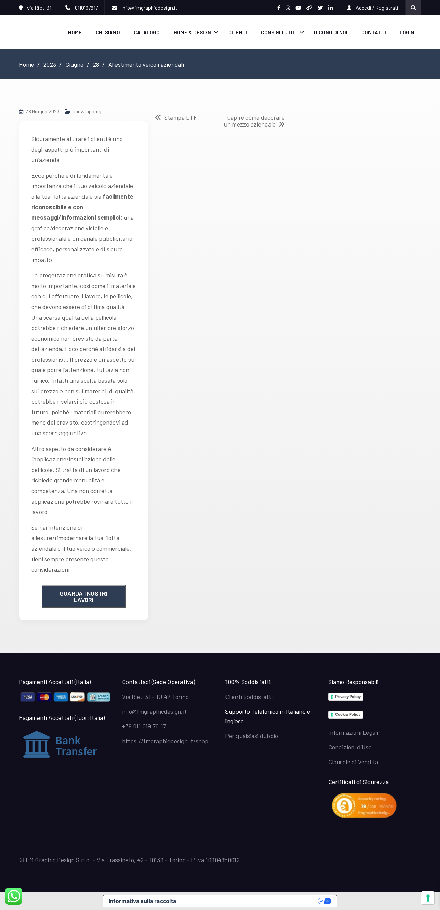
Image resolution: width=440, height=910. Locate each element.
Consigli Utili (279, 32)
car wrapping (87, 111)
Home (75, 32)
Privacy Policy (348, 696)
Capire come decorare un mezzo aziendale (254, 121)
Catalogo (147, 32)
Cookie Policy (347, 714)
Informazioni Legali (353, 732)
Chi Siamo (108, 32)
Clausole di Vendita (353, 762)
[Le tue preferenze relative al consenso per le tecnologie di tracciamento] (427, 897)
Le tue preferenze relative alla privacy (250, 901)
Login (407, 32)
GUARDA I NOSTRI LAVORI (83, 596)
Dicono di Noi (331, 32)
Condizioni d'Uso (350, 747)
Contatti (373, 32)
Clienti (237, 32)
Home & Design (192, 32)
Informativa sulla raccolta (142, 901)
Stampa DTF (180, 117)
